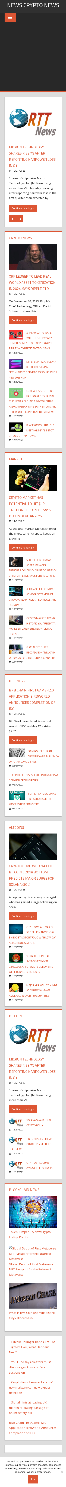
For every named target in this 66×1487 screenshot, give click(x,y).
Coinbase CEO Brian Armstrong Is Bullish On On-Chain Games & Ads (34, 756)
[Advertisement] (33, 56)
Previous (12, 218)
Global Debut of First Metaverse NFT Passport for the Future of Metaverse (31, 1269)
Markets (16, 459)
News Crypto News (33, 5)
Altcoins (16, 827)
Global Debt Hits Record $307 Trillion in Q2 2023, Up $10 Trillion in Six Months (32, 652)
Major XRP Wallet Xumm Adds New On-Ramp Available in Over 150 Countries (33, 990)
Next (19, 218)
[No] (61, 1472)
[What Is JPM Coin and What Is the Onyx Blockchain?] (33, 1307)
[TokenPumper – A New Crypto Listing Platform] (33, 1227)
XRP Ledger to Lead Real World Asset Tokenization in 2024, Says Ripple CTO (32, 282)
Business (17, 681)
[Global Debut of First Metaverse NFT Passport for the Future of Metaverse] (33, 1259)
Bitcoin (15, 1016)
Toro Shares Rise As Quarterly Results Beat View (30, 1144)
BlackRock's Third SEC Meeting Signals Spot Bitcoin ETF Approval (31, 430)
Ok (33, 1479)
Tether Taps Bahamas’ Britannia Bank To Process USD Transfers (33, 799)
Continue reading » (23, 208)
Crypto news (20, 238)
